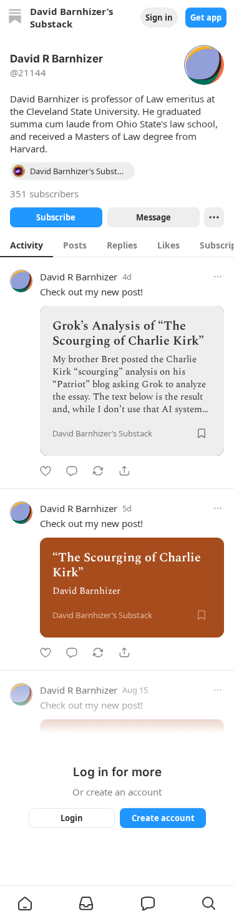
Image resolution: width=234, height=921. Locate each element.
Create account (162, 818)
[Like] (45, 471)
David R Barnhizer (78, 276)
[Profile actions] (214, 217)
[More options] (218, 277)
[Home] (14, 18)
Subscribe (56, 217)
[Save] (202, 433)
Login (72, 818)
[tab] (26, 244)
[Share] (124, 471)
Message (152, 217)
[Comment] (71, 471)
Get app (206, 17)
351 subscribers (44, 193)
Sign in (159, 17)
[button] (25, 904)
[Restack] (98, 471)
